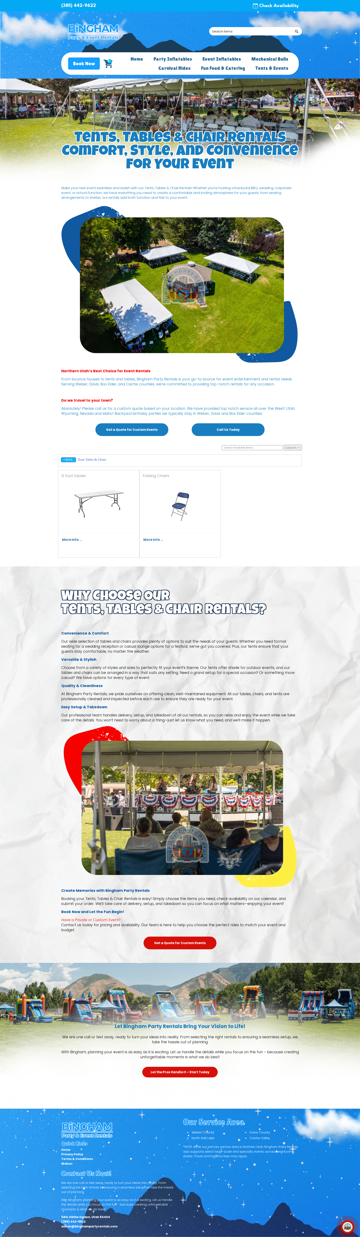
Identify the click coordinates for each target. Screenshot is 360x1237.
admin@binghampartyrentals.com (89, 1226)
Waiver (67, 1164)
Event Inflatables (221, 59)
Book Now (84, 63)
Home (137, 59)
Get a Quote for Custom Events (132, 429)
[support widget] (347, 1227)
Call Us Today (228, 429)
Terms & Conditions (77, 1159)
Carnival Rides (174, 68)
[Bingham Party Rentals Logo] (94, 31)
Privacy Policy (72, 1154)
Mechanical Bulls (269, 59)
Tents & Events (271, 68)
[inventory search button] (296, 31)
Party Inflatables (173, 59)
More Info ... (72, 539)
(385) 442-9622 (78, 5)
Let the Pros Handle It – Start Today (180, 1072)
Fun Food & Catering (223, 68)
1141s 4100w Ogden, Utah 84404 (85, 1217)
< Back (68, 459)
